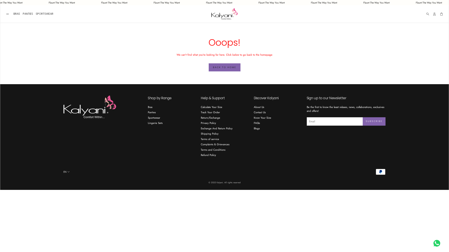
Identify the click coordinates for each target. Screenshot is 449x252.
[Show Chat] (437, 243)
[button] (7, 14)
